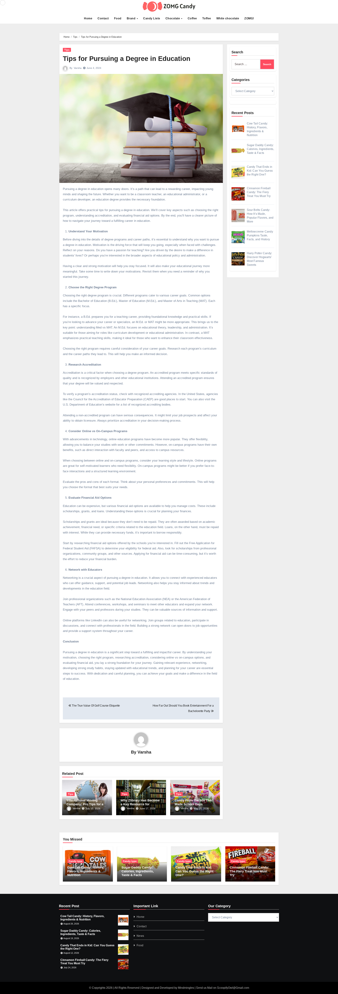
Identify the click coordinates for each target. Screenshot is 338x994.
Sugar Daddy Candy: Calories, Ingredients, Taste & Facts (137, 871)
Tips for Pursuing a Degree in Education (126, 58)
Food (117, 18)
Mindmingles (186, 987)
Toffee (206, 18)
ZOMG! (249, 18)
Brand (131, 18)
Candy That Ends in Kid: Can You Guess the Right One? (194, 871)
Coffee (192, 18)
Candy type (75, 861)
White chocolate (227, 18)
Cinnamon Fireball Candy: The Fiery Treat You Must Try (249, 871)
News (140, 935)
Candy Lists (151, 18)
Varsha (78, 68)
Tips (67, 49)
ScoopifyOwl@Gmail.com (233, 987)
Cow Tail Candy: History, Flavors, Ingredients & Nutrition (85, 871)
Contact (103, 18)
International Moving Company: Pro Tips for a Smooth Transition (85, 804)
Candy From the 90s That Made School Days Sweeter (193, 804)
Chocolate (173, 18)
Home (88, 18)
